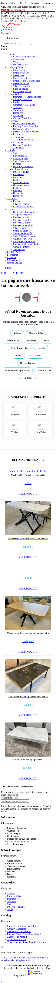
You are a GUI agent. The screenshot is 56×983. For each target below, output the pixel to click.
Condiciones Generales (18, 841)
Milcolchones (13, 260)
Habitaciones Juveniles (24, 123)
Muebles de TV (20, 64)
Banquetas (18, 113)
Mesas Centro (19, 70)
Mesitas (16, 102)
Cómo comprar (14, 861)
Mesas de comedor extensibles (21, 926)
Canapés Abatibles (22, 118)
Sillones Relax (20, 155)
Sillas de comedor (21, 86)
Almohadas (18, 147)
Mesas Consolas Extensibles (26, 80)
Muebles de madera (22, 220)
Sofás (12, 150)
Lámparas (17, 190)
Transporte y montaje (17, 866)
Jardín (12, 209)
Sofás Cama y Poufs (22, 161)
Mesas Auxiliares (21, 72)
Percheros (17, 188)
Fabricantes (12, 255)
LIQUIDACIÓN (15, 252)
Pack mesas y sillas (22, 91)
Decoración (18, 193)
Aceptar (5, 10)
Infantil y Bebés (26, 139)
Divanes (17, 163)
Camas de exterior (21, 246)
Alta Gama (35, 355)
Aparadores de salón (16, 939)
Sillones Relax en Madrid (19, 931)
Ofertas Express (14, 263)
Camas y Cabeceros (22, 99)
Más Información (17, 10)
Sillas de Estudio (21, 204)
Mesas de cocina (21, 83)
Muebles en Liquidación (17, 370)
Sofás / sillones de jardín (24, 236)
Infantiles (20, 137)
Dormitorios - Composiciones (27, 97)
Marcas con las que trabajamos (21, 838)
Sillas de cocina (20, 88)
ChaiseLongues (20, 158)
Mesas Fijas (18, 75)
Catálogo (28, 378)
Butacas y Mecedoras (23, 166)
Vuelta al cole (44, 370)
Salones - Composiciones (25, 56)
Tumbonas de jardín (22, 233)
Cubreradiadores (21, 182)
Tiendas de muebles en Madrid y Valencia (26, 942)
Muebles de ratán (21, 217)
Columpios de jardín (22, 238)
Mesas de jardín (20, 230)
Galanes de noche (21, 185)
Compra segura (14, 833)
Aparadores (18, 59)
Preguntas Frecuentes (17, 828)
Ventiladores (19, 249)
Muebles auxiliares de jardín (26, 244)
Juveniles (14, 121)
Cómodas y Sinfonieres (24, 105)
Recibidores (18, 174)
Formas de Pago (14, 863)
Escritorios (18, 134)
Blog (9, 874)
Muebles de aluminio (23, 225)
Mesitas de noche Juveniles (26, 131)
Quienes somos (14, 830)
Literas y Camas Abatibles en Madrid (24, 934)
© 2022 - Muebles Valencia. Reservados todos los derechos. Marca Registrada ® (24, 959)
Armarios (17, 107)
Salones (13, 54)
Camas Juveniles (21, 129)
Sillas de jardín (20, 228)
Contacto (11, 257)
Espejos (16, 180)
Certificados (13, 836)
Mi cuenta (12, 871)
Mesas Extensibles (21, 78)
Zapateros (17, 177)
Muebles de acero (21, 222)
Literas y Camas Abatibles (25, 126)
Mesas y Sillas (16, 67)
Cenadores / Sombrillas (24, 241)
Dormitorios (15, 94)
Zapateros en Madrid (17, 937)
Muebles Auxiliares (19, 169)
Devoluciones (13, 869)
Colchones (18, 115)
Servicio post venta (16, 844)
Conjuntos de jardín (22, 214)
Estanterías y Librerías (23, 206)
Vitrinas (16, 62)
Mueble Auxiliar (21, 172)
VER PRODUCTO (28, 493)
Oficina (13, 198)
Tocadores (18, 110)
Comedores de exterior (23, 212)
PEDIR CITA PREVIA (12, 273)
